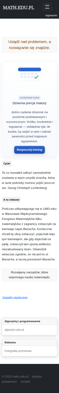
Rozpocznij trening (29, 149)
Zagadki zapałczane (15, 297)
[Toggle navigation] (47, 7)
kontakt (25, 381)
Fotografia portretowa (18, 351)
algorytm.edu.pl (14, 329)
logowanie (51, 15)
